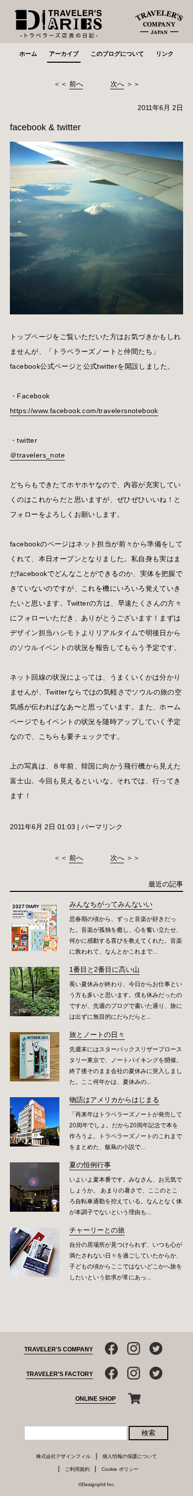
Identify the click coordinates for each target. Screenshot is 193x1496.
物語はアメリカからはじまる (114, 1100)
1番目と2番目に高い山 (104, 969)
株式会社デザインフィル (63, 1456)
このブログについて (117, 53)
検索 (148, 1433)
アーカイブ (64, 53)
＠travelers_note (37, 455)
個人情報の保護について (129, 1456)
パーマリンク (102, 827)
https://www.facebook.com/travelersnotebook (84, 411)
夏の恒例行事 (90, 1165)
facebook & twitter (45, 127)
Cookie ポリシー (120, 1469)
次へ (117, 84)
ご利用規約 (77, 1469)
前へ (76, 84)
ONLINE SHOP (95, 1398)
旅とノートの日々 (97, 1034)
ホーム (28, 53)
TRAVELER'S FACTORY (59, 1374)
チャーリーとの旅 (97, 1230)
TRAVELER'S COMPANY (58, 1349)
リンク (165, 53)
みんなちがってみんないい (110, 904)
